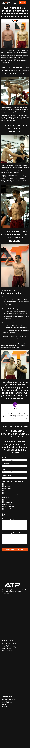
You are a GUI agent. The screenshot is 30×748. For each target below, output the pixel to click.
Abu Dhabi (6, 493)
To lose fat (6, 497)
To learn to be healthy (9, 502)
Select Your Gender (8, 512)
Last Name (5, 463)
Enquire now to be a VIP (14, 549)
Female (5, 515)
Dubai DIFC (6, 484)
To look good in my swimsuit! (10, 508)
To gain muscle (7, 504)
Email (4, 469)
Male (5, 514)
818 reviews (25, 426)
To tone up (6, 499)
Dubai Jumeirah (7, 488)
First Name (5, 458)
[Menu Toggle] (15, 2)
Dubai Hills (6, 490)
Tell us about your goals (9, 519)
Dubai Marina (7, 486)
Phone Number (6, 475)
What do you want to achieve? (11, 495)
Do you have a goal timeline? (11, 533)
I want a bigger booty (9, 506)
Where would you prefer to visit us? (13, 481)
